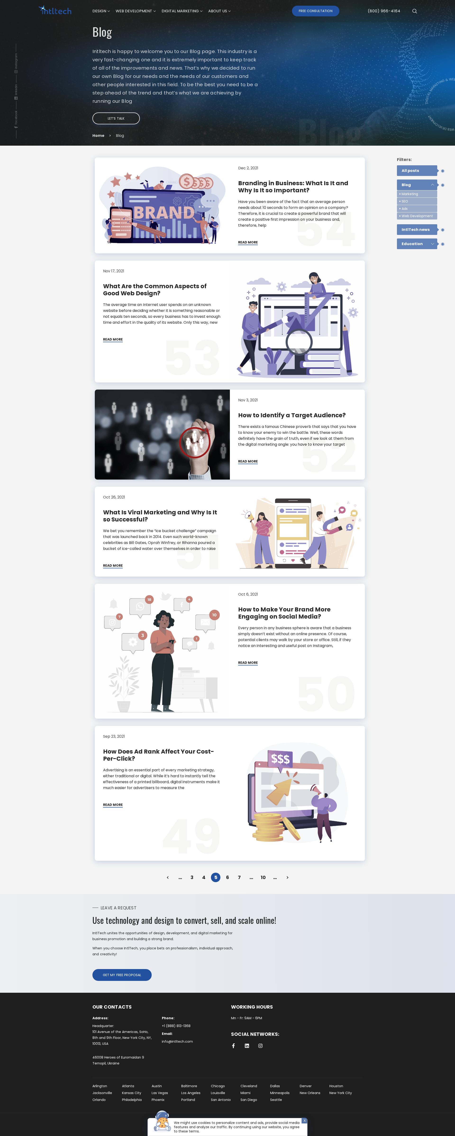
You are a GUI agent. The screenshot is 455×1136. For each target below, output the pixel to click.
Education (412, 244)
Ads (405, 208)
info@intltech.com (177, 1041)
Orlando (99, 1099)
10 (263, 877)
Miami (245, 1093)
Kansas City (131, 1093)
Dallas (275, 1086)
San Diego (249, 1099)
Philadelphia (132, 1099)
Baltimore (189, 1086)
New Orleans (310, 1093)
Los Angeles (190, 1093)
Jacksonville (102, 1093)
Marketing (410, 194)
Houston (336, 1086)
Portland (188, 1099)
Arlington (99, 1086)
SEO (405, 201)
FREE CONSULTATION (315, 11)
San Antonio (221, 1099)
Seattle (276, 1099)
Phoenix (158, 1099)
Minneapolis (280, 1093)
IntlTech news (416, 229)
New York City (340, 1093)
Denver (306, 1086)
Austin (157, 1086)
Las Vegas (160, 1093)
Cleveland (249, 1086)
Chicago (218, 1086)
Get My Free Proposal (122, 975)
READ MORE (248, 242)
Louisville (218, 1093)
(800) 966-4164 (384, 11)
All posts (410, 170)
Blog (406, 185)
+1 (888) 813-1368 (176, 1026)
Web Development (417, 216)
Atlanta (128, 1086)
